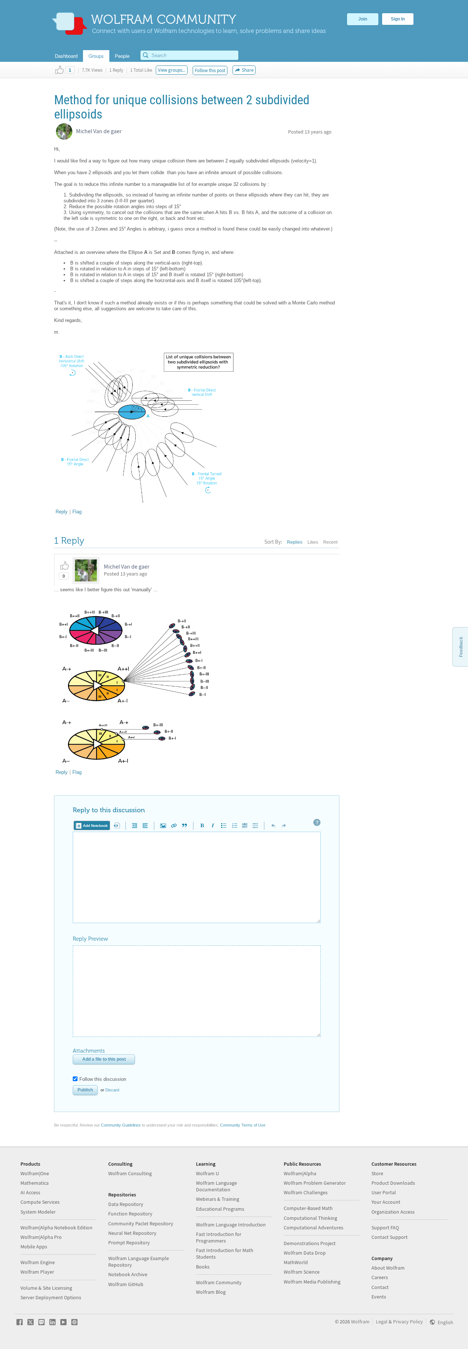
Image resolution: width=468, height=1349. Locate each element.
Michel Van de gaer (99, 131)
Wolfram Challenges (306, 1192)
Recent (330, 542)
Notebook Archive (127, 1274)
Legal (382, 1321)
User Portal (383, 1192)
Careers (379, 1277)
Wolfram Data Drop (305, 1252)
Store (377, 1173)
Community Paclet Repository (140, 1223)
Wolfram (360, 1321)
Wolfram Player (37, 1272)
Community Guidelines (121, 1125)
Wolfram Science (302, 1272)
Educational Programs (220, 1209)
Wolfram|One (34, 1173)
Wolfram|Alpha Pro (41, 1237)
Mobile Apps (33, 1246)
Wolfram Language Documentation (216, 1186)
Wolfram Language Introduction (231, 1224)
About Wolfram (388, 1267)
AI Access (30, 1192)
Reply (62, 511)
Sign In (398, 19)
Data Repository (125, 1204)
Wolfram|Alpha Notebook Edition (56, 1227)
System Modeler (38, 1212)
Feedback (461, 647)
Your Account (385, 1202)
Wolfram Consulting (130, 1173)
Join (362, 19)
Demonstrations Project (310, 1243)
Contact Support (389, 1237)
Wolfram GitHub (125, 1284)
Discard (112, 1090)
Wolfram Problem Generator (315, 1183)
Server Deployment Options (50, 1297)
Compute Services (40, 1202)
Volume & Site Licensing (46, 1288)
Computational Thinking (310, 1218)
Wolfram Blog (211, 1292)
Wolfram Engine (37, 1262)
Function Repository (130, 1213)
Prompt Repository (129, 1242)
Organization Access (393, 1212)
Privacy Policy (408, 1321)
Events (378, 1296)
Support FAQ (385, 1227)
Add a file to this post (104, 1059)
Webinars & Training (217, 1199)
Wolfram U (207, 1173)
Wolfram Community (219, 1282)
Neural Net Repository (132, 1233)
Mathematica (34, 1183)
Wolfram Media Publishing (312, 1281)
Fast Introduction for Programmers (218, 1237)
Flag (77, 511)
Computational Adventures (313, 1227)
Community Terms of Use (242, 1125)
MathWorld (296, 1262)
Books (203, 1266)
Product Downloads (393, 1183)
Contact (380, 1287)
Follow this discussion (102, 1079)
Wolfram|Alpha (300, 1173)
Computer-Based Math (308, 1208)
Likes (312, 542)
